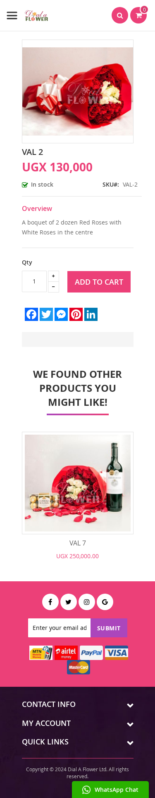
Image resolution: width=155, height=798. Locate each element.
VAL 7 (77, 543)
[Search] (120, 15)
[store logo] (28, 15)
